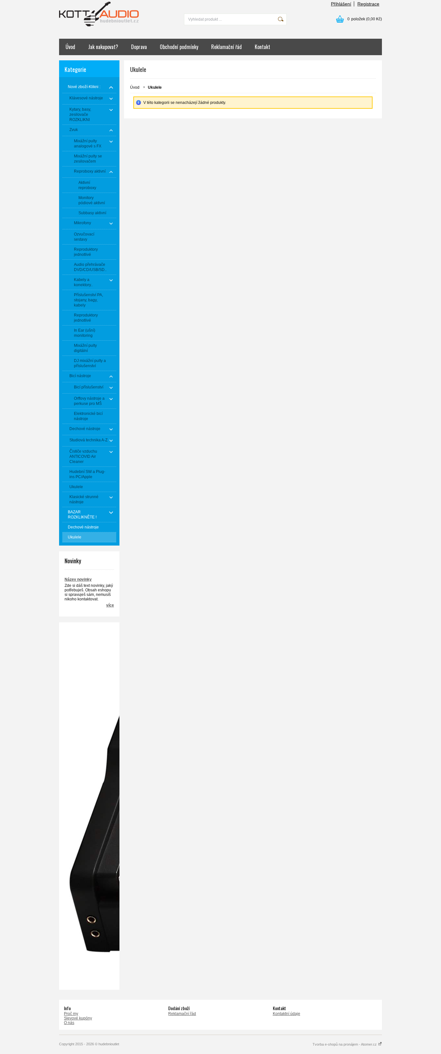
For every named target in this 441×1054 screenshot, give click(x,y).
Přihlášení (341, 3)
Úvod (70, 47)
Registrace (368, 3)
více (110, 605)
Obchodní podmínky (179, 47)
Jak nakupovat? (103, 47)
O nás (69, 1022)
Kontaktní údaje (286, 1013)
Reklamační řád (226, 47)
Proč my (71, 1013)
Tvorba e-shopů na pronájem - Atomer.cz (345, 1044)
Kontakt (262, 47)
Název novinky (78, 579)
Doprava (139, 47)
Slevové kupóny (78, 1018)
